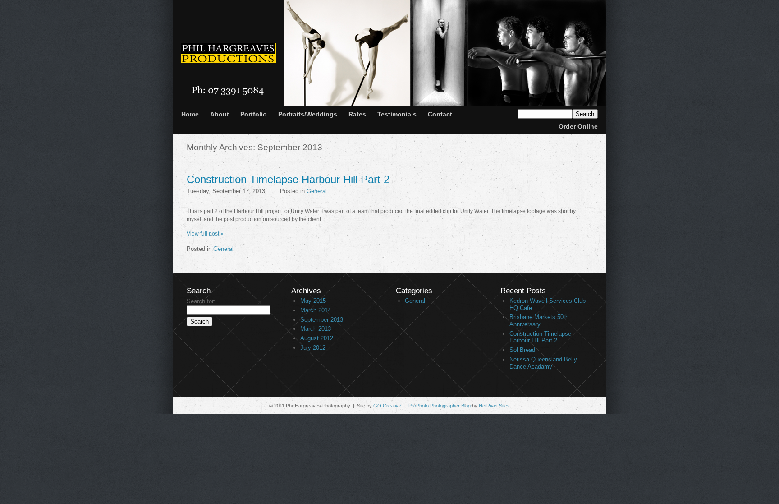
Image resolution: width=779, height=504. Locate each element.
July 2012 (312, 347)
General (317, 191)
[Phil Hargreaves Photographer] (228, 54)
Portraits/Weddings (307, 114)
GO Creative (387, 405)
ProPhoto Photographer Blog (439, 405)
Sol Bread (522, 350)
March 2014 (315, 310)
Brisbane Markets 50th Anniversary (538, 321)
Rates (357, 114)
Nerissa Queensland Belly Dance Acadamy (543, 363)
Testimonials (397, 114)
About (219, 114)
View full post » (205, 234)
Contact (440, 114)
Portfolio (253, 114)
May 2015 (313, 300)
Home (190, 114)
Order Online (578, 126)
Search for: (201, 301)
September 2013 (321, 319)
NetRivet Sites (494, 405)
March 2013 (315, 328)
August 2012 (316, 338)
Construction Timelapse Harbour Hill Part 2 (288, 179)
